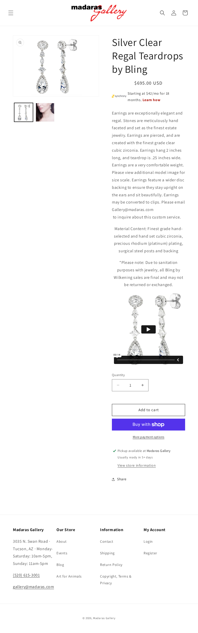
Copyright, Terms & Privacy (115, 579)
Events (62, 553)
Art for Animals (69, 576)
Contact (106, 541)
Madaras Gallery (104, 618)
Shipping (107, 553)
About (61, 541)
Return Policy (111, 564)
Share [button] (122, 479)
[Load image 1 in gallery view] (23, 112)
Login (148, 541)
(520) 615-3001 (26, 575)
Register (150, 553)
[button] (10, 13)
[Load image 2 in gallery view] (45, 112)
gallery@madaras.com (33, 586)
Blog (60, 564)
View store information (137, 465)
